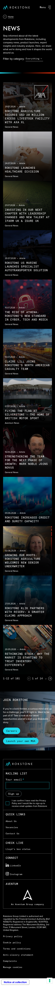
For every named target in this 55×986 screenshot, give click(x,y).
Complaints (10, 961)
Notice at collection (15, 982)
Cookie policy (12, 942)
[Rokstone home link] (16, 7)
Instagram (16, 874)
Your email (14, 779)
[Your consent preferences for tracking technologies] (50, 981)
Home (11, 16)
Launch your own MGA (20, 741)
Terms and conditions (17, 948)
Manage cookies (12, 967)
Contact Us (12, 833)
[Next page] (50, 678)
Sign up (13, 793)
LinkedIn (15, 865)
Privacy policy (12, 936)
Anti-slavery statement (18, 954)
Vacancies (12, 827)
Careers (11, 730)
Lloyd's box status (18, 849)
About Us (11, 821)
